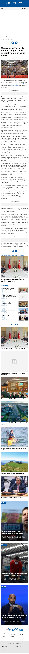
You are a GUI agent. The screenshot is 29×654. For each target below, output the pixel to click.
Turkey (25, 84)
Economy (13, 633)
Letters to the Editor (19, 648)
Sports (21, 634)
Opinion (22, 633)
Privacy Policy (4, 646)
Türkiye (8, 36)
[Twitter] (16, 43)
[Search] (22, 8)
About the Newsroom (6, 648)
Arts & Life (13, 634)
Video (3, 636)
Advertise (3, 650)
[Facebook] (12, 43)
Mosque (23, 104)
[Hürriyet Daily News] (14, 3)
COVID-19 (24, 224)
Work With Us (17, 646)
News (2, 36)
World (3, 634)
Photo (12, 636)
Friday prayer (15, 85)
